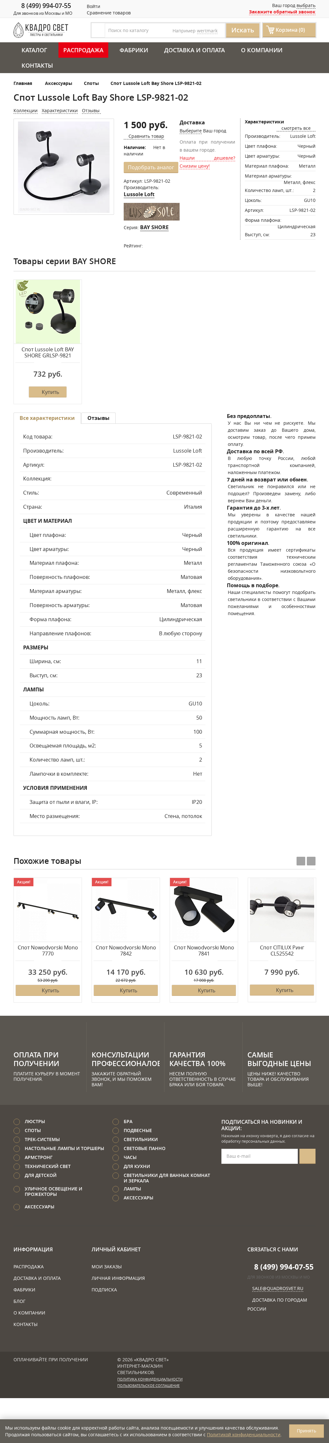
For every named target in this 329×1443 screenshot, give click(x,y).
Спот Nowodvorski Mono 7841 (204, 951)
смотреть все (296, 128)
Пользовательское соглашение (148, 1385)
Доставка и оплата (194, 50)
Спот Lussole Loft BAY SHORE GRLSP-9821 (48, 352)
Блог (19, 1301)
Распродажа (83, 50)
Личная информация (118, 1278)
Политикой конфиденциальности (243, 1434)
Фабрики (134, 50)
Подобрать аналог (151, 167)
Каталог (34, 50)
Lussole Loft (139, 194)
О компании (261, 50)
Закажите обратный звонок (282, 12)
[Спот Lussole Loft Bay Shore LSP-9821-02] (64, 167)
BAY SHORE (154, 227)
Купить (50, 392)
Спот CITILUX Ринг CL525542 (282, 951)
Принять (306, 1431)
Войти (92, 6)
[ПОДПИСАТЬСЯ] (307, 1156)
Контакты (37, 65)
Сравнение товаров (108, 13)
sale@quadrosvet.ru (277, 1288)
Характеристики (60, 110)
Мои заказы (107, 1267)
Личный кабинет (116, 1249)
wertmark (207, 31)
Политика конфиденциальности (149, 1379)
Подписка (104, 1290)
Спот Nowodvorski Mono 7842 (126, 951)
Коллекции (25, 110)
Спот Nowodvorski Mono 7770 (48, 951)
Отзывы (91, 110)
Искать (242, 30)
